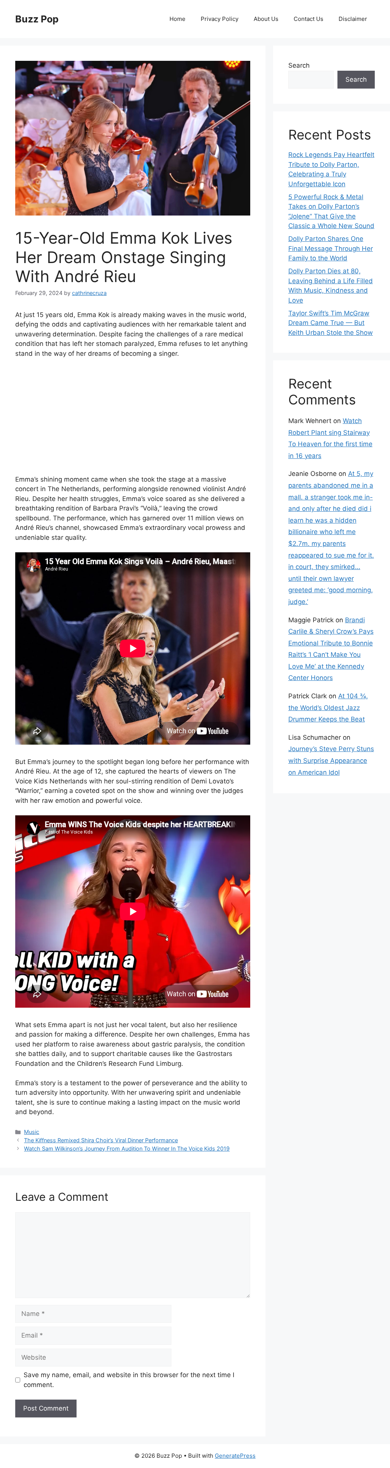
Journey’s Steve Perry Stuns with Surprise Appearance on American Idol (331, 760)
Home (177, 18)
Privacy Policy (219, 18)
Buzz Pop (37, 19)
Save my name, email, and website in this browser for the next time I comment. (129, 1380)
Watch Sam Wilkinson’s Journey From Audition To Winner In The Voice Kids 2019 (127, 1148)
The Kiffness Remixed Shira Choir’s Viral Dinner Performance (101, 1140)
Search (299, 65)
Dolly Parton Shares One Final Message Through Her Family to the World (330, 248)
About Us (266, 18)
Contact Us (308, 18)
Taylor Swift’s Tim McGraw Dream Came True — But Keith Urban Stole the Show (330, 322)
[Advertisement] (132, 421)
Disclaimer (353, 18)
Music (31, 1132)
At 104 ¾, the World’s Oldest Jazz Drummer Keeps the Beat (328, 707)
